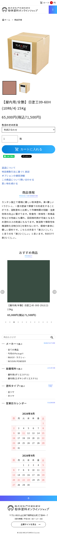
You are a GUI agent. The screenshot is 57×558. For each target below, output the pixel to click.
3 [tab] (14, 322)
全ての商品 (13, 349)
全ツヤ (11, 392)
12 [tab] (51, 322)
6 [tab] (26, 322)
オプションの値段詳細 (13, 175)
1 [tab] (5, 322)
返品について (9, 167)
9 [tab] (38, 322)
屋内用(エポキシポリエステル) (23, 378)
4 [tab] (18, 322)
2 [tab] (9, 322)
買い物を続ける (10, 183)
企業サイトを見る (28, 524)
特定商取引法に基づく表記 (15, 171)
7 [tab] (30, 322)
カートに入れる (28, 149)
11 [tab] (47, 322)
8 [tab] (34, 322)
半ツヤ (11, 395)
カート (48, 2)
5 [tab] (22, 322)
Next (54, 292)
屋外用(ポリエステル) (18, 374)
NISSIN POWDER (17, 361)
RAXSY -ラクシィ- (17, 357)
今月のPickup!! (16, 353)
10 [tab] (43, 322)
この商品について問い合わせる (18, 179)
